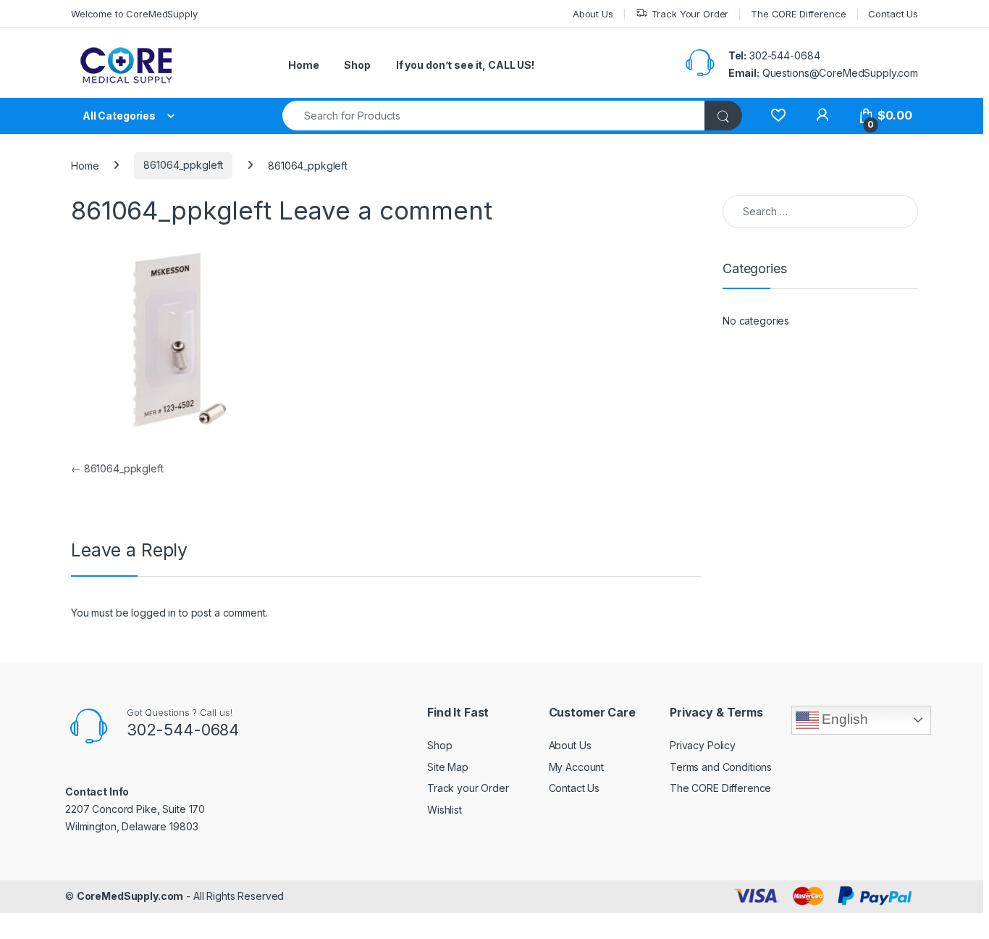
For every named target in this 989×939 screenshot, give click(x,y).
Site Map (447, 767)
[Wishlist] (778, 115)
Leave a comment (385, 210)
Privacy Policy (703, 745)
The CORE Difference (798, 14)
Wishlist (444, 810)
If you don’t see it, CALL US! (465, 65)
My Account (577, 767)
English (843, 719)
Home (303, 65)
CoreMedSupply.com (130, 896)
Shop (357, 65)
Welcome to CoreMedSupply (134, 14)
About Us (593, 14)
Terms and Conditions (721, 767)
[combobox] (493, 115)
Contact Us (893, 14)
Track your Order (468, 788)
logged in (153, 612)
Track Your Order (690, 14)
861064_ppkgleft (183, 165)
